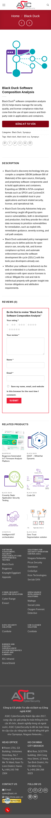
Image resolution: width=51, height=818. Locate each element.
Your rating (13, 320)
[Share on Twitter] (15, 143)
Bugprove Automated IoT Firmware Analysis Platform (12, 458)
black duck (11, 137)
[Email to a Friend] (20, 143)
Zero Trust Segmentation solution (37, 536)
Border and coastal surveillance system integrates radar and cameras (12, 649)
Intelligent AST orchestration (8, 536)
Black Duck (32, 16)
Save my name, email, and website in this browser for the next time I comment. (25, 390)
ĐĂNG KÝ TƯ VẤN (26, 124)
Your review (13, 335)
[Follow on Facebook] (30, 790)
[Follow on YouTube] (35, 797)
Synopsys (27, 132)
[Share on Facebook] (10, 143)
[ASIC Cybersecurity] (25, 5)
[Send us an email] (45, 790)
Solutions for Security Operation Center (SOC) (38, 552)
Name (10, 360)
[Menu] (4, 4)
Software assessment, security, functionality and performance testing (11, 555)
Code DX (31, 495)
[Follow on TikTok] (40, 790)
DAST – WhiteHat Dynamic (35, 457)
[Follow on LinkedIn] (30, 797)
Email (10, 373)
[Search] (48, 5)
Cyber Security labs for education (12, 593)
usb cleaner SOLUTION (34, 626)
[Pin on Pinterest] (25, 143)
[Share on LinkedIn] (30, 143)
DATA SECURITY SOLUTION (9, 626)
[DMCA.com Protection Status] (11, 800)
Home (15, 16)
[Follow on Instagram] (35, 790)
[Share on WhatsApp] (4, 143)
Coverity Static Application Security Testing (11, 497)
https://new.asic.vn (14, 797)
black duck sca (23, 137)
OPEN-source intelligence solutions (34, 594)
